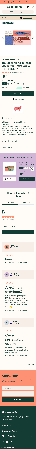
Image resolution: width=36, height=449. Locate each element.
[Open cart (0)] (33, 6)
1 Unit (4, 84)
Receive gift (18, 399)
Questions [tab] (26, 202)
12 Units (20, 84)
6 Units (12, 84)
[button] (7, 447)
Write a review (18, 232)
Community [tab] (10, 202)
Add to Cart (18, 93)
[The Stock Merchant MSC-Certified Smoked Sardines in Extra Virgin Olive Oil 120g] (9, 168)
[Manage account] (3, 7)
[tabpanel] (18, 284)
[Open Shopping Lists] (28, 6)
